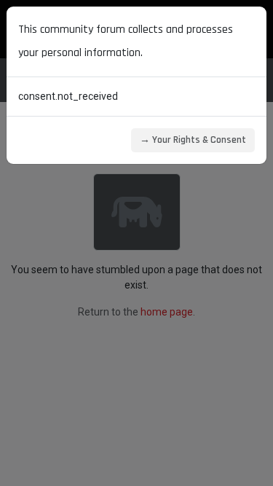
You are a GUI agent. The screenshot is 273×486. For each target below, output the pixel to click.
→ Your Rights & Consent (193, 139)
